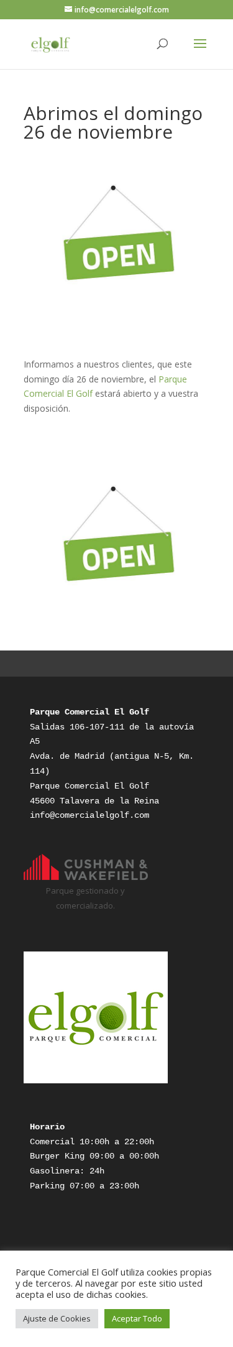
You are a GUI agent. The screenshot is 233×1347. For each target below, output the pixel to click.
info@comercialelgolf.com (89, 815)
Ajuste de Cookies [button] (57, 1318)
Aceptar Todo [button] (137, 1318)
